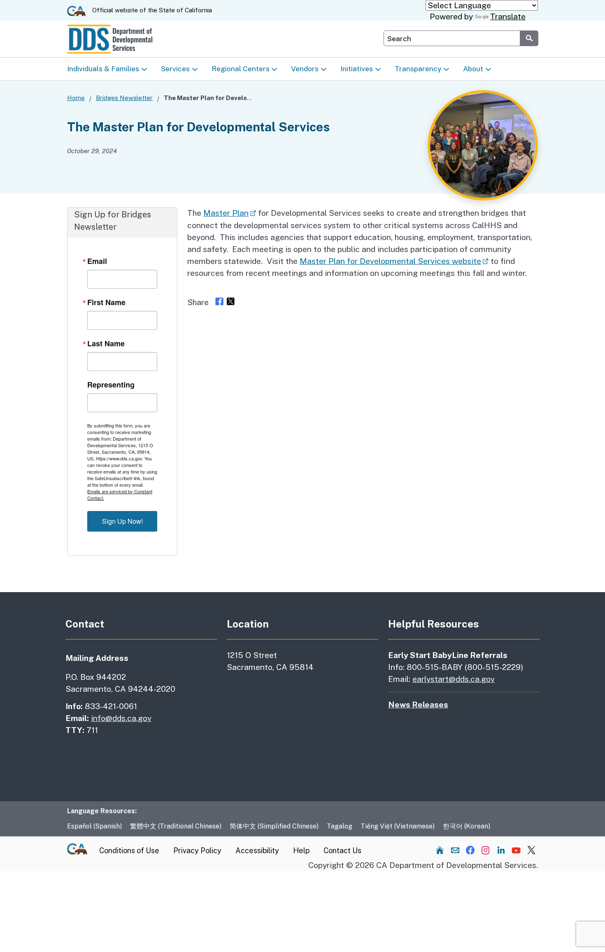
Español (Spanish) (94, 826)
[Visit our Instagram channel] (485, 849)
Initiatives (356, 68)
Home (76, 97)
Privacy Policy (197, 850)
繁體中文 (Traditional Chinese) (175, 826)
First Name (106, 302)
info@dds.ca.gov (121, 718)
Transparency (418, 68)
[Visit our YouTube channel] (516, 849)
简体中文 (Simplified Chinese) (274, 826)
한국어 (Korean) (466, 826)
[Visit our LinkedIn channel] (500, 849)
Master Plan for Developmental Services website (390, 261)
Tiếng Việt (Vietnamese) (398, 826)
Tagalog (339, 826)
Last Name (106, 343)
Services (175, 68)
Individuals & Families (103, 68)
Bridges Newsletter (124, 97)
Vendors (305, 68)
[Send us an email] (455, 849)
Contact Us (342, 850)
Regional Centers (241, 68)
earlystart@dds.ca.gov (453, 679)
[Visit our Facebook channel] (470, 849)
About (473, 68)
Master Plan (226, 212)
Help (301, 850)
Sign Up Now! (122, 521)
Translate (508, 16)
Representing (111, 384)
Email (97, 261)
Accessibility (257, 850)
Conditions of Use (129, 850)
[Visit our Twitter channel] (531, 849)
